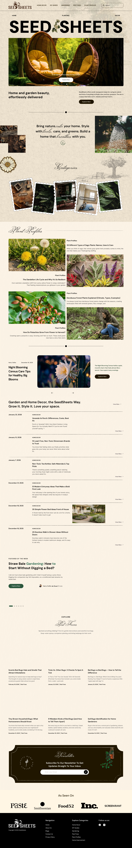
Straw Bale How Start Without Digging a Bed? (32, 566)
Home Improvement (78, 840)
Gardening (65, 5)
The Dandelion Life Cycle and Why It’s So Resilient (44, 279)
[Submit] (86, 772)
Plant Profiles (90, 5)
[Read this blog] (64, 371)
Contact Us (49, 834)
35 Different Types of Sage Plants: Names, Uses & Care (90, 245)
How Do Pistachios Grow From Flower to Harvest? (44, 332)
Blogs (47, 831)
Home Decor (41, 5)
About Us (49, 828)
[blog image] (26, 655)
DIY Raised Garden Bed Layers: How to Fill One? (21, 373)
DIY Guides (54, 5)
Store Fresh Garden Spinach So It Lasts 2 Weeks (66, 75)
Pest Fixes (77, 5)
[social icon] (100, 825)
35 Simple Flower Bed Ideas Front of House (50, 509)
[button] (44, 80)
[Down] (63, 143)
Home (47, 825)
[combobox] (112, 5)
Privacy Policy (50, 837)
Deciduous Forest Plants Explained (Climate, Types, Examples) (93, 298)
